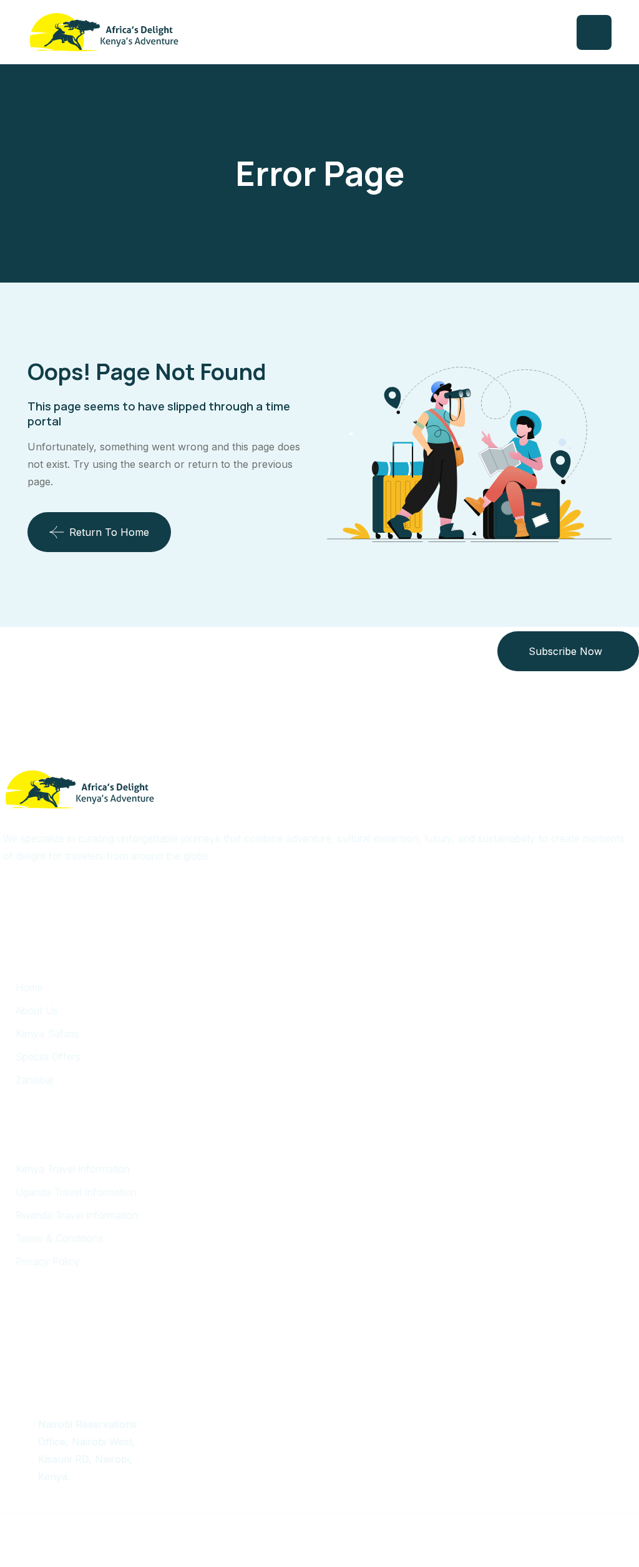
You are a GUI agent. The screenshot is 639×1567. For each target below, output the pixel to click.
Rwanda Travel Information (77, 1215)
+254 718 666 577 (81, 1352)
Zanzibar (35, 1080)
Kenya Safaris (47, 1033)
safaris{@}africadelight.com (102, 1388)
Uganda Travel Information (76, 1192)
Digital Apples (414, 1531)
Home (29, 987)
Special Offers (48, 1056)
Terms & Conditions (60, 1238)
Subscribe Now (565, 651)
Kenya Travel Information (73, 1169)
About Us (37, 1010)
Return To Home (109, 532)
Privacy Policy (48, 1261)
